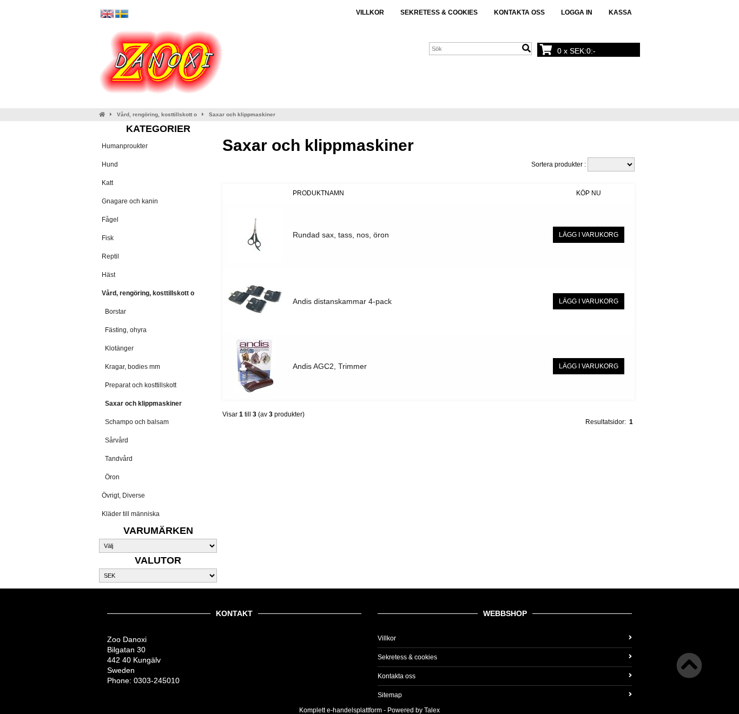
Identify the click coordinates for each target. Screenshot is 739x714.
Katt (107, 183)
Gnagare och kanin (130, 201)
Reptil (110, 256)
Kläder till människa (131, 514)
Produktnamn (318, 193)
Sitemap (390, 695)
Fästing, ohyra (124, 330)
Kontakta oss (519, 12)
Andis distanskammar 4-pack (342, 301)
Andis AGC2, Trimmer (330, 366)
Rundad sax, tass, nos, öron (341, 234)
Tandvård (117, 458)
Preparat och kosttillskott (139, 385)
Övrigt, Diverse (123, 495)
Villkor (370, 12)
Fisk (108, 238)
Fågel (110, 219)
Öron (111, 477)
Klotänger (118, 348)
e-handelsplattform (354, 710)
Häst (108, 275)
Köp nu (588, 193)
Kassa (620, 12)
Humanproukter (125, 146)
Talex (432, 710)
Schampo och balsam (135, 422)
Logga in (576, 12)
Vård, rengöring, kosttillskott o (157, 114)
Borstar (114, 311)
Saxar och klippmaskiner (242, 114)
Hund (110, 164)
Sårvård (115, 440)
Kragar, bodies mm (131, 367)
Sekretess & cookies (439, 12)
